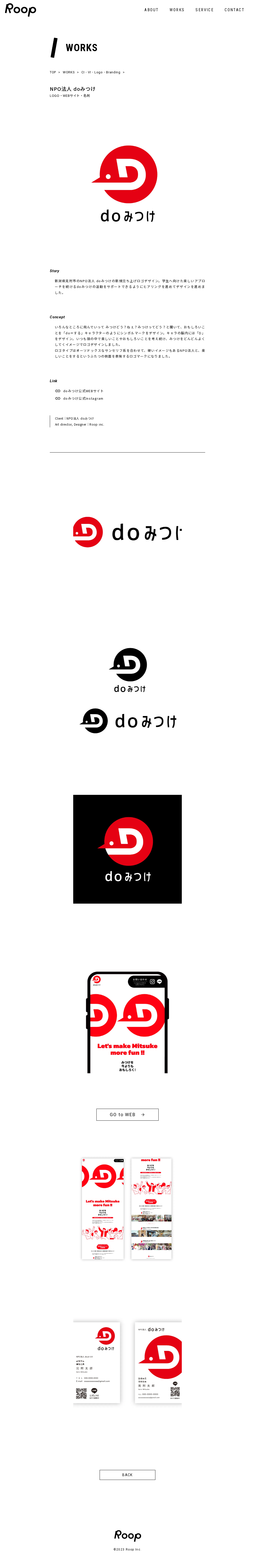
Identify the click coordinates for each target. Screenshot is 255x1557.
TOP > (55, 72)
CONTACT (235, 9)
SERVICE (204, 9)
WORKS (177, 9)
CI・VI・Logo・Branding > (103, 72)
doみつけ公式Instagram (83, 398)
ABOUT (151, 9)
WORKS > (71, 72)
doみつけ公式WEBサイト (83, 390)
